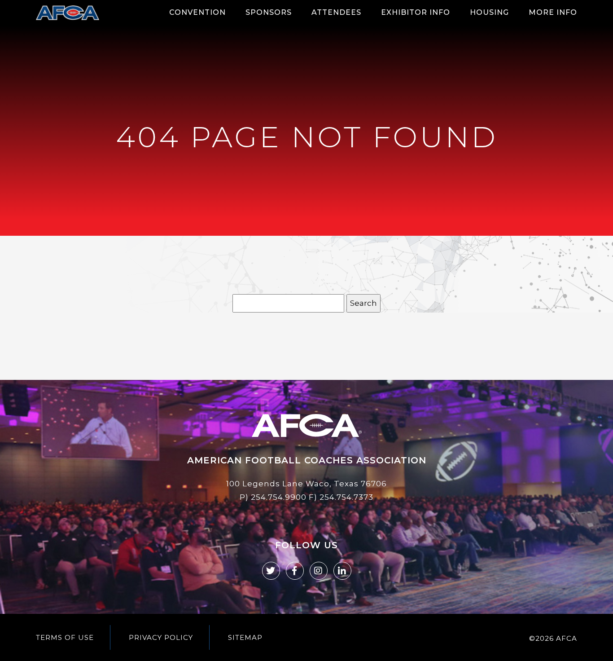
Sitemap (245, 637)
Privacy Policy (161, 637)
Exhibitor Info (415, 12)
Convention (197, 12)
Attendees (336, 12)
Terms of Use (65, 637)
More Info (553, 12)
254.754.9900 (278, 497)
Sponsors (268, 12)
